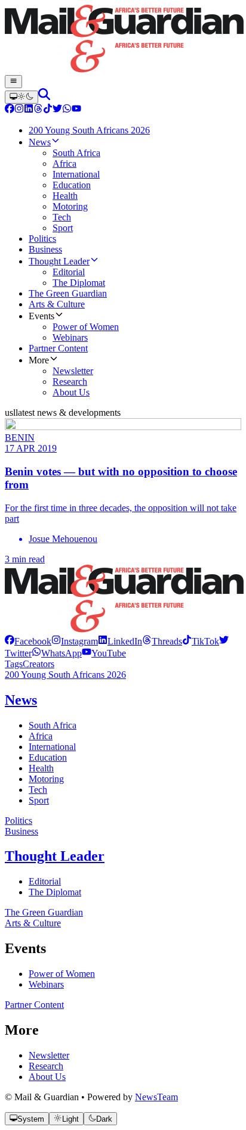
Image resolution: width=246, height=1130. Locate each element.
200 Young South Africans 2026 (65, 675)
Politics (18, 820)
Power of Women (62, 974)
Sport (39, 800)
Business (21, 831)
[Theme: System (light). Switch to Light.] (21, 97)
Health (41, 768)
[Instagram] (19, 110)
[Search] (44, 97)
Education (48, 757)
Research (46, 1066)
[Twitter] (57, 110)
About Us (47, 1077)
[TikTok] (48, 110)
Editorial (45, 881)
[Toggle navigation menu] (13, 81)
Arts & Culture (33, 923)
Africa (41, 736)
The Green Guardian (44, 912)
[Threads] (38, 110)
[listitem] (28, 641)
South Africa (52, 725)
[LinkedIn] (28, 110)
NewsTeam (156, 1097)
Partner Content (34, 1005)
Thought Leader (54, 856)
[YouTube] (76, 110)
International (52, 747)
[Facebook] (9, 110)
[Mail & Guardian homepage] (123, 40)
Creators (38, 664)
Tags (14, 664)
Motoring (46, 779)
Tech (38, 790)
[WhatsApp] (67, 110)
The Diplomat (55, 892)
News (21, 700)
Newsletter (49, 1055)
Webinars (46, 984)
